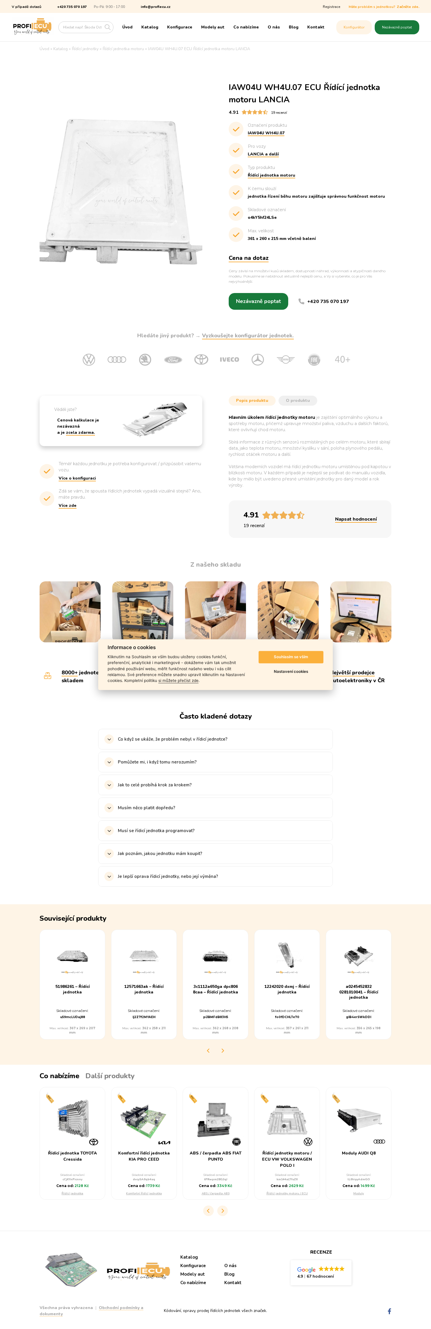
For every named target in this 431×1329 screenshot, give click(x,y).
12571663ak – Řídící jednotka (144, 989)
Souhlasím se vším (291, 657)
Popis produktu (252, 400)
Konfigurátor (354, 27)
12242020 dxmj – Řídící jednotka (287, 989)
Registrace (331, 6)
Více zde (68, 505)
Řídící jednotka (72, 1193)
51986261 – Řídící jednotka (72, 989)
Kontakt (316, 27)
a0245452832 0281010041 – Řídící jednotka (358, 992)
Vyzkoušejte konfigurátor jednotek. (248, 335)
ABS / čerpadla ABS (216, 1193)
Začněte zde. (408, 6)
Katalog (149, 27)
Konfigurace (179, 27)
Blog (293, 27)
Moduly (358, 1193)
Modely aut (213, 27)
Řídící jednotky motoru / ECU (287, 1193)
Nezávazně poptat (397, 27)
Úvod (127, 27)
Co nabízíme (246, 27)
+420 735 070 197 (72, 6)
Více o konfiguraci (77, 478)
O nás (274, 27)
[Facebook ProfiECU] (389, 1312)
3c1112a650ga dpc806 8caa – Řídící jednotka (215, 989)
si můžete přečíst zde (178, 680)
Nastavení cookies (291, 671)
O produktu (298, 400)
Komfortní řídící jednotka (144, 1193)
